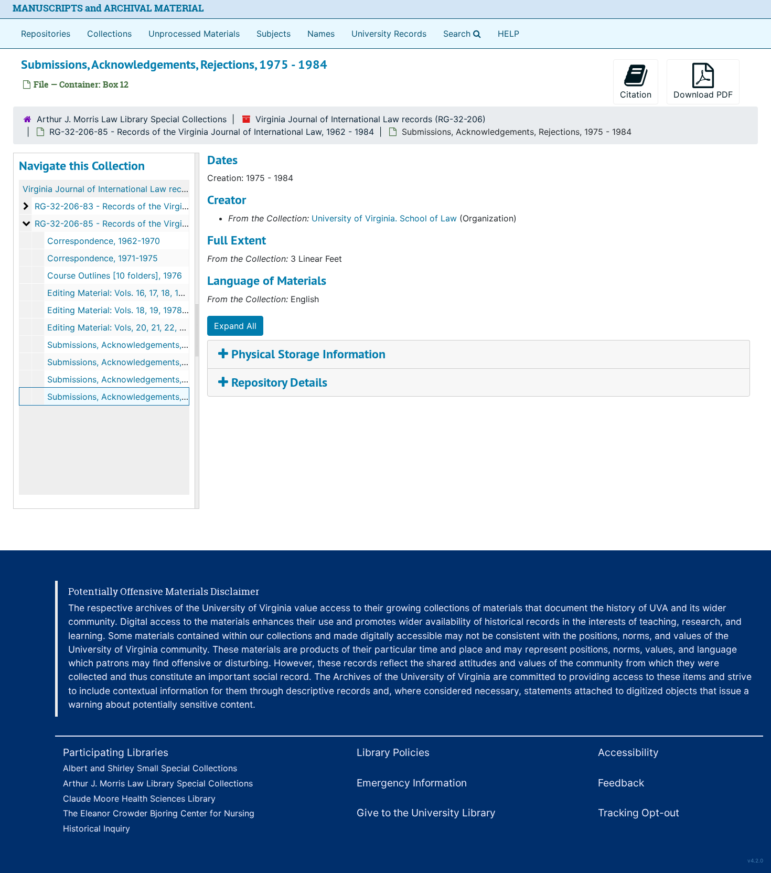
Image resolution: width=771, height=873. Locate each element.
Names (321, 33)
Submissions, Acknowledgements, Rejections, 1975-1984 (159, 344)
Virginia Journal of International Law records (111, 189)
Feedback (621, 782)
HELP (508, 33)
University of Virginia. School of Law (384, 218)
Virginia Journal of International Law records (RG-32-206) (370, 119)
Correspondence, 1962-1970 (103, 241)
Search (464, 33)
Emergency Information (412, 782)
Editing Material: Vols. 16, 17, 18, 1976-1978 (131, 293)
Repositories (45, 33)
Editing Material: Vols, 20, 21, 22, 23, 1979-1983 (142, 327)
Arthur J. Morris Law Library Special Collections (132, 119)
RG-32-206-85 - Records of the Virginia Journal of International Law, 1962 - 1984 (211, 131)
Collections (109, 33)
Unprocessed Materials (194, 33)
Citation (635, 94)
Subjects (273, 33)
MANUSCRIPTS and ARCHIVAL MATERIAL (108, 8)
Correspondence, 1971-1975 (102, 258)
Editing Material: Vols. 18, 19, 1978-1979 (126, 310)
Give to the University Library (426, 812)
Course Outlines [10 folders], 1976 (114, 275)
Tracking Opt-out (638, 812)
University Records (388, 33)
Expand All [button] (235, 326)
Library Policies (393, 752)
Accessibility (628, 752)
